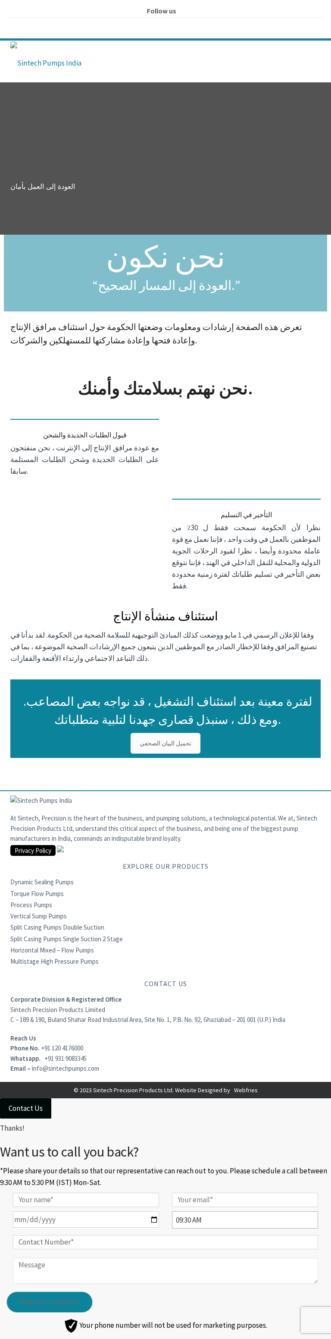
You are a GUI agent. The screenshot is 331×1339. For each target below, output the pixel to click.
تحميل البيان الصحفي (165, 743)
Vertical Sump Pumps (38, 916)
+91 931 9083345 (65, 1058)
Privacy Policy (33, 850)
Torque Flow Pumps (37, 894)
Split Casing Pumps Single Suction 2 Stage (66, 939)
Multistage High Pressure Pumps (54, 961)
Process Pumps (31, 905)
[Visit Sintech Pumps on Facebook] (138, 25)
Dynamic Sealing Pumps (42, 882)
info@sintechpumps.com (65, 1068)
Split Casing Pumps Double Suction (57, 927)
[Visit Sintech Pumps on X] (156, 25)
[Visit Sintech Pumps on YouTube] (193, 25)
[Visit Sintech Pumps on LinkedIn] (175, 25)
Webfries (246, 1090)
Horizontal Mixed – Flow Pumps (52, 950)
